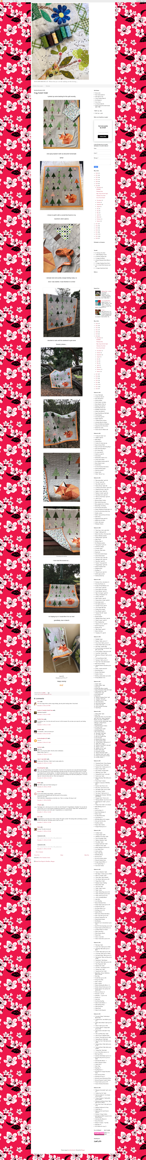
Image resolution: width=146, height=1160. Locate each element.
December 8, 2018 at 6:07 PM (43, 705)
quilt (48, 694)
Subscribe (103, 136)
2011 (97, 236)
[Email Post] (48, 692)
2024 (97, 173)
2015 (97, 228)
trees (50, 694)
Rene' (38, 816)
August (98, 206)
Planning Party (99, 191)
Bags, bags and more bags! (102, 193)
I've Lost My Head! (106, 300)
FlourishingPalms (41, 768)
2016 (97, 226)
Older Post (86, 855)
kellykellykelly (72, 1150)
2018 (97, 185)
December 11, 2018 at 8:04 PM (44, 800)
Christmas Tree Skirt (100, 195)
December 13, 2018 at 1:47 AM (44, 822)
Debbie (39, 782)
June (98, 210)
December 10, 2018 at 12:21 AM (44, 763)
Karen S (39, 791)
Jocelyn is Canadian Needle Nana (45, 710)
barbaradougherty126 (42, 738)
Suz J (38, 701)
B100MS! (98, 189)
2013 (97, 232)
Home (62, 855)
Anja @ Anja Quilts (42, 759)
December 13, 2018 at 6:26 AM (44, 848)
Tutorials (48, 86)
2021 (97, 179)
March (98, 217)
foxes (39, 694)
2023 (97, 175)
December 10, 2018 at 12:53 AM (44, 778)
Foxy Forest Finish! (100, 197)
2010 (97, 238)
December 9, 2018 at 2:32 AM (43, 724)
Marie (38, 827)
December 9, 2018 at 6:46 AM (43, 733)
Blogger (83, 1150)
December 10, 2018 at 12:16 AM (44, 754)
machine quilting (43, 694)
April (98, 215)
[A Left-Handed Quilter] (103, 1135)
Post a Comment (39, 852)
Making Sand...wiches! (106, 291)
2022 (97, 177)
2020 (97, 181)
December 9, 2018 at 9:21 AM (43, 742)
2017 (97, 223)
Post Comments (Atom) (45, 857)
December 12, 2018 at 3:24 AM (44, 812)
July (98, 208)
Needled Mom (40, 719)
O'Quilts (39, 729)
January (98, 221)
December (99, 187)
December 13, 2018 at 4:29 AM (44, 831)
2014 (97, 230)
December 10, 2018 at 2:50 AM (44, 786)
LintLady (39, 747)
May (98, 212)
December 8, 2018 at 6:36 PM (43, 714)
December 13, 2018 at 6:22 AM (44, 840)
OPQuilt (39, 805)
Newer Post (36, 855)
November (99, 200)
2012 (97, 234)
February (99, 219)
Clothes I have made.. (38, 86)
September (99, 204)
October (99, 202)
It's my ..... (104, 310)
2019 (97, 183)
